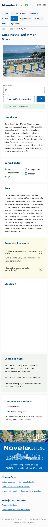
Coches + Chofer (18, 13)
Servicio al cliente (26, 482)
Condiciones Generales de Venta (16, 486)
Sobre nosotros (8, 482)
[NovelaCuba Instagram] (43, 437)
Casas (14, 18)
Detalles (6, 95)
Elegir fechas (7, 86)
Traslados (33, 13)
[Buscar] (41, 99)
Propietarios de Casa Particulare (16, 509)
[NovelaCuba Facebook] (36, 437)
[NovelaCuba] (11, 5)
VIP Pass (39, 18)
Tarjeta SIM (15, 23)
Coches (5, 13)
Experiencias (25, 18)
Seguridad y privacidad (31, 491)
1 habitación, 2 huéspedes (19, 99)
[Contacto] (30, 5)
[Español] (44, 5)
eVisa (4, 23)
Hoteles (5, 18)
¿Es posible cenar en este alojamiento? (17, 269)
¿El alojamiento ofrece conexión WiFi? (20, 252)
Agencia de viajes (9, 505)
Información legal (9, 491)
